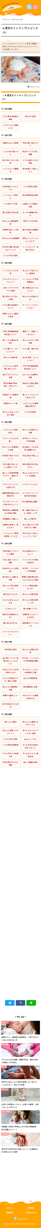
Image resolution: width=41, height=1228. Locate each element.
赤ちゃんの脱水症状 (30, 594)
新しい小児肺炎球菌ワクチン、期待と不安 (11, 476)
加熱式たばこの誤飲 (11, 143)
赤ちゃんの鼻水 (10, 722)
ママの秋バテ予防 (10, 204)
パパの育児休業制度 (11, 745)
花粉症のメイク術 (10, 403)
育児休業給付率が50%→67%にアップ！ (10, 386)
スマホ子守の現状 (10, 255)
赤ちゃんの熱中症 (10, 357)
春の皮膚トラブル (30, 608)
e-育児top (6, 19)
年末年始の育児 (10, 649)
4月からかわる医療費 (10, 238)
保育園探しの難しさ (11, 519)
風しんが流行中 (30, 519)
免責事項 (9, 1212)
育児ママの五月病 (30, 221)
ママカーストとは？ (30, 484)
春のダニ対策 (30, 116)
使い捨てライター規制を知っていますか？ (11, 661)
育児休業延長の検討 (30, 195)
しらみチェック (10, 608)
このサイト (9, 1208)
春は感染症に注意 (30, 687)
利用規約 (31, 1208)
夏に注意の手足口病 (11, 212)
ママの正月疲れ (30, 412)
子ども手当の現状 (10, 739)
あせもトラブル (30, 739)
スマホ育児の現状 (30, 186)
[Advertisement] (20, 792)
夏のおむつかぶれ (10, 594)
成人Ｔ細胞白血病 (30, 762)
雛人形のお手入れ (10, 623)
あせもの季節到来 (30, 678)
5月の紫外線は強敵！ (30, 501)
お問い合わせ (31, 1212)
